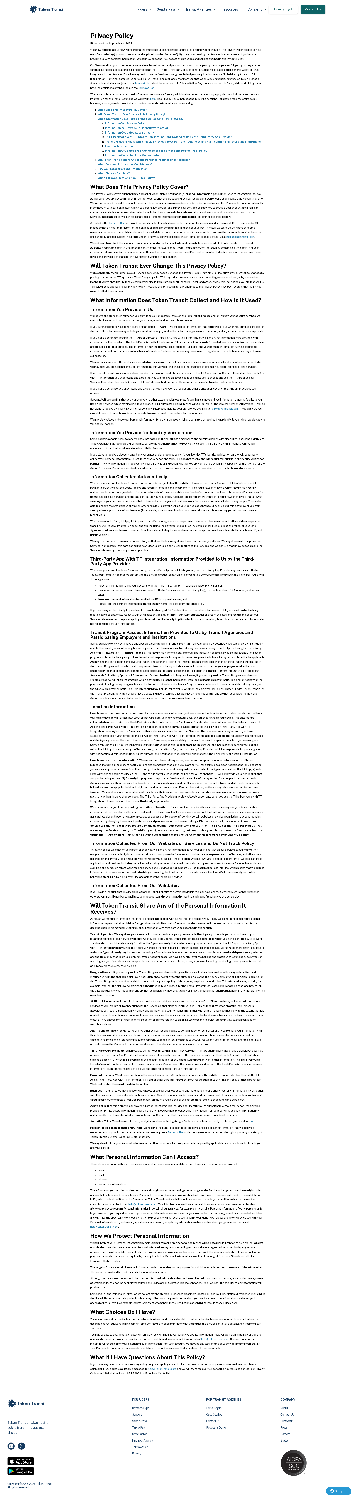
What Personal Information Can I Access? (125, 164)
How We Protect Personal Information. (123, 168)
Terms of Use (142, 83)
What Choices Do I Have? (114, 173)
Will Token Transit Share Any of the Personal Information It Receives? (144, 159)
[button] (144, 9)
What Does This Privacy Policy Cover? (122, 109)
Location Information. (119, 146)
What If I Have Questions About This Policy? (126, 177)
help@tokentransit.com (240, 236)
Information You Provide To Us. (125, 123)
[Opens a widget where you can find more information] (338, 1491)
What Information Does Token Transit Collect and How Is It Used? (140, 118)
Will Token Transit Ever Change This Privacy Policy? (131, 114)
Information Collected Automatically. (129, 132)
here (152, 98)
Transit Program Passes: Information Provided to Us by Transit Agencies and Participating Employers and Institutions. (183, 141)
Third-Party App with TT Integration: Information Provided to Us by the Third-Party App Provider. (168, 137)
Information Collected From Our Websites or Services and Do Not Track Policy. (156, 150)
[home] (48, 9)
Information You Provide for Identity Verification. (137, 127)
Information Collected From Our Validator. (132, 155)
